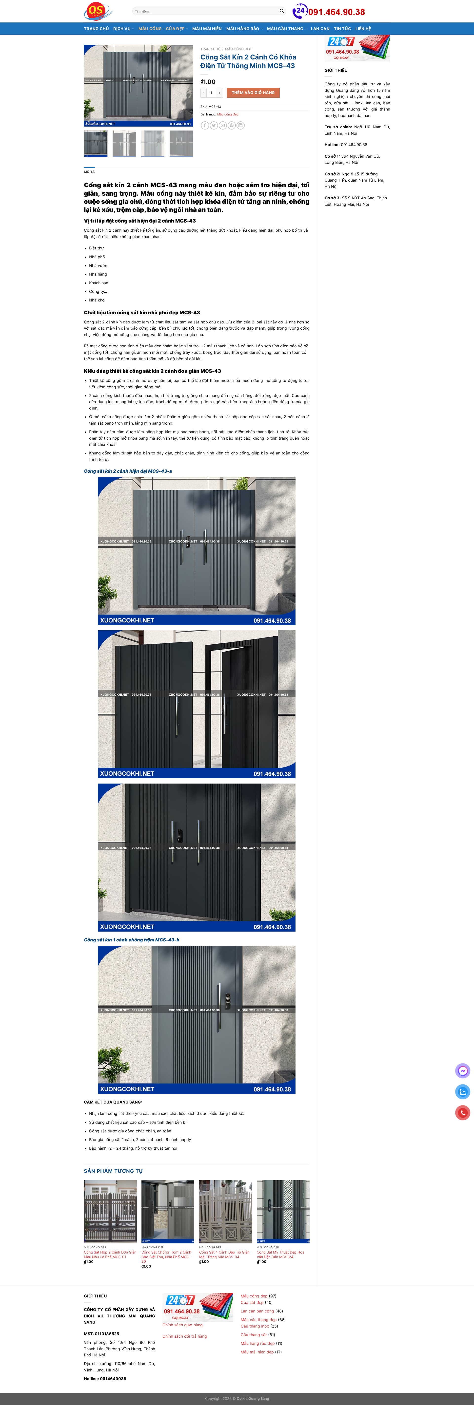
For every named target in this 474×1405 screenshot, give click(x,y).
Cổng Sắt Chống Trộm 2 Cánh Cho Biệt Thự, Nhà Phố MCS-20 (166, 1256)
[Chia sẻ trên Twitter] (214, 125)
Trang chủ (96, 28)
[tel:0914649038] (357, 48)
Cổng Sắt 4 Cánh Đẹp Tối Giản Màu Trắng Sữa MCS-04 (224, 1254)
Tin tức (342, 28)
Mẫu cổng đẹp (238, 49)
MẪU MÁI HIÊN (207, 28)
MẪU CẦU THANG (285, 28)
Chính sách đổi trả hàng (184, 1336)
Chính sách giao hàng (182, 1324)
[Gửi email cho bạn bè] (223, 125)
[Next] (184, 85)
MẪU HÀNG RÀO (242, 28)
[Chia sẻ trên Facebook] (205, 125)
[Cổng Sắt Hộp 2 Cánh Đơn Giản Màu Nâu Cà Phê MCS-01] (110, 1211)
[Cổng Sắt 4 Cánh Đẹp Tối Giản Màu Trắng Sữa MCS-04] (225, 1211)
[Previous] (92, 85)
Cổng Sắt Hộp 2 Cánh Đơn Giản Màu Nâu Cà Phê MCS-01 (110, 1254)
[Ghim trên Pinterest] (232, 125)
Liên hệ (363, 28)
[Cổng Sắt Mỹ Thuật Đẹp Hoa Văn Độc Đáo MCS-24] (283, 1211)
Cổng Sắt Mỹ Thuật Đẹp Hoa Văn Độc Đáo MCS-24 (280, 1254)
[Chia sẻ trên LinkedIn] (241, 125)
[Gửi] (281, 11)
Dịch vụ (122, 28)
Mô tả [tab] (89, 172)
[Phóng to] (90, 120)
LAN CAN (320, 28)
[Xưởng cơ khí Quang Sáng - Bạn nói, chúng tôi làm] (104, 11)
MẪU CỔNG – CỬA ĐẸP (161, 28)
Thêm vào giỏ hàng (253, 92)
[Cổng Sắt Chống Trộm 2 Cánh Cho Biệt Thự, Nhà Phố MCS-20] (167, 1211)
